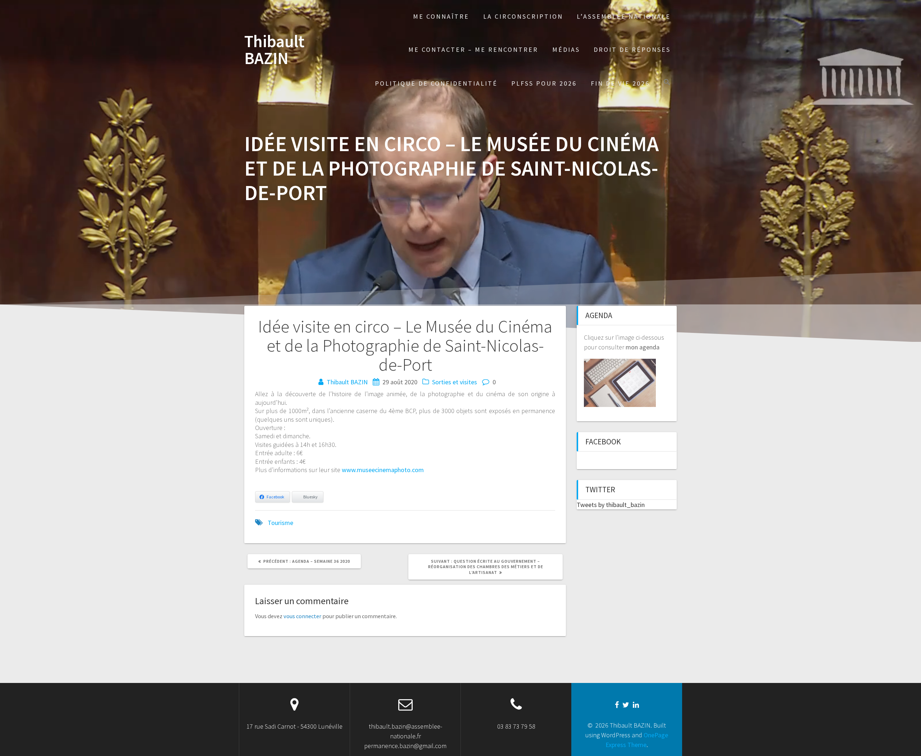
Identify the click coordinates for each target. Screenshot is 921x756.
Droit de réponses (632, 49)
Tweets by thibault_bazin (611, 505)
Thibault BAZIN (274, 50)
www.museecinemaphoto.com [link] (383, 470)
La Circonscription (523, 16)
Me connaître (441, 16)
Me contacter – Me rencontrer (473, 49)
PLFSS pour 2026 (544, 83)
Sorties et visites (454, 382)
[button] (667, 83)
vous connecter (302, 616)
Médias (566, 49)
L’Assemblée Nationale (624, 16)
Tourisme (280, 523)
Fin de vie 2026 (620, 83)
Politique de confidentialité (436, 83)
